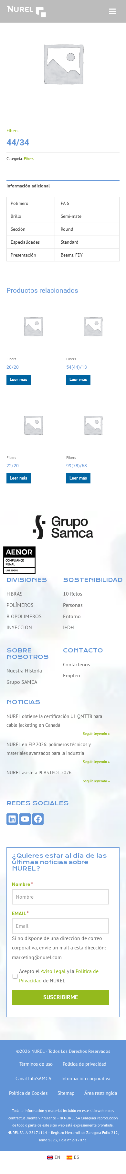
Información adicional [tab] (28, 186)
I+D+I (69, 627)
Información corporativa (85, 1078)
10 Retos (72, 593)
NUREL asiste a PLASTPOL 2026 (38, 772)
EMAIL (20, 913)
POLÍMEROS (20, 604)
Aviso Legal (53, 971)
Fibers (12, 130)
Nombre (22, 884)
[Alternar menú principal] (113, 11)
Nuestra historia (24, 670)
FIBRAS (14, 593)
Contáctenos (76, 664)
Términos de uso (36, 1064)
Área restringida (100, 1093)
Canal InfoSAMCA (33, 1078)
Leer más (18, 379)
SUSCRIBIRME (60, 997)
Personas (73, 604)
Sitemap (66, 1093)
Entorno (72, 616)
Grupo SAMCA (21, 681)
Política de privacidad (84, 1064)
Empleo (71, 675)
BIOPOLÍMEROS (24, 616)
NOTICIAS (23, 702)
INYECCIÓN (19, 627)
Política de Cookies (28, 1093)
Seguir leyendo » (96, 733)
